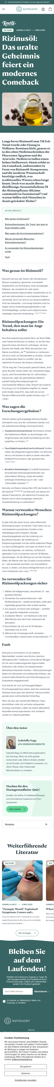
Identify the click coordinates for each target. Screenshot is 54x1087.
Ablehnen (25, 1073)
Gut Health (8, 30)
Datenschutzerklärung (22, 1059)
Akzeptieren (25, 1066)
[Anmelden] (43, 9)
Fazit (7, 257)
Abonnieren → (42, 991)
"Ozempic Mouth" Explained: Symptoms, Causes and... (20, 911)
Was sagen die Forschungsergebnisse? (24, 233)
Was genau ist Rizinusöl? (17, 219)
